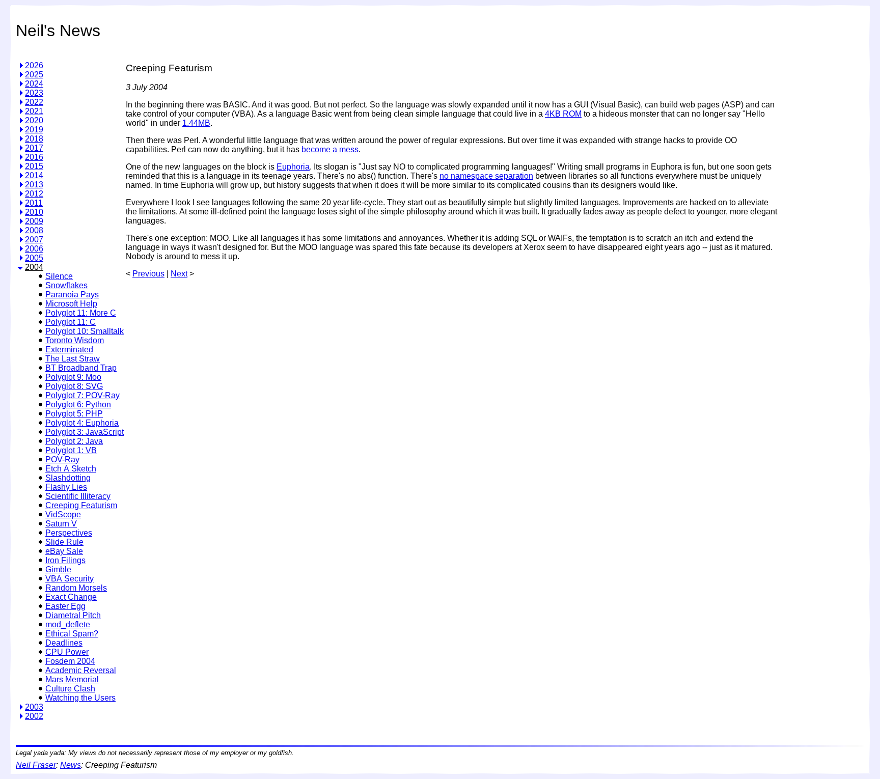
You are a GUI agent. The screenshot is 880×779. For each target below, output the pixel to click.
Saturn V (61, 523)
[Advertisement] (822, 205)
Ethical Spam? (71, 633)
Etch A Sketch (70, 468)
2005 (34, 258)
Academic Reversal (80, 670)
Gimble (58, 569)
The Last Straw (72, 358)
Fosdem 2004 (70, 661)
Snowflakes (66, 285)
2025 (34, 74)
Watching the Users (80, 697)
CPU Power (67, 652)
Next (179, 273)
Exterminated (69, 349)
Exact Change (71, 597)
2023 (34, 93)
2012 (34, 193)
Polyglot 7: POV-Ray (82, 395)
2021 (34, 111)
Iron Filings (65, 560)
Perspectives (68, 532)
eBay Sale (64, 551)
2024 (34, 83)
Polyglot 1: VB (71, 450)
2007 (34, 239)
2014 (34, 175)
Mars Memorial (72, 679)
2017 (34, 148)
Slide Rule (64, 542)
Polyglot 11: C (70, 322)
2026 (34, 65)
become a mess (330, 149)
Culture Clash (70, 688)
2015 (34, 166)
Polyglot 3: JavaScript (84, 432)
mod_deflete (67, 624)
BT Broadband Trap (81, 368)
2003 (34, 707)
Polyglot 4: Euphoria (82, 423)
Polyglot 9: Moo (73, 377)
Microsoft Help (71, 303)
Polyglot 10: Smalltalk (84, 331)
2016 (34, 157)
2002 (34, 716)
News (70, 765)
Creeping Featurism (81, 505)
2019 (34, 129)
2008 (34, 230)
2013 (34, 184)
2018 (34, 138)
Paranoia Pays (72, 294)
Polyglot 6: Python (78, 404)
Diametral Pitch (73, 615)
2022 (34, 102)
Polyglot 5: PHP (74, 413)
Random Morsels (76, 587)
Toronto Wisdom (74, 340)
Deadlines (63, 642)
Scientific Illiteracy (78, 496)
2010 (34, 212)
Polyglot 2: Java (74, 441)
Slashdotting (68, 478)
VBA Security (69, 578)
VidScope (63, 514)
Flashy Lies (66, 487)
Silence (59, 276)
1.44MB (196, 123)
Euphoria (293, 166)
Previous (148, 273)
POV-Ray (62, 459)
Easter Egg (65, 606)
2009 (34, 221)
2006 (34, 248)
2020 (34, 120)
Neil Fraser (36, 765)
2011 (34, 203)
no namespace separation (486, 176)
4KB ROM (563, 113)
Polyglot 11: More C (80, 313)
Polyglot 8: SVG (74, 386)
